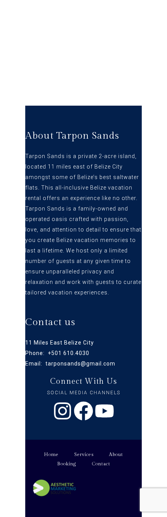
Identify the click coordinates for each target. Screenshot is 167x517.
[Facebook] (83, 411)
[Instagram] (62, 411)
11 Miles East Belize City (59, 342)
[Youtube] (104, 411)
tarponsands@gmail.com (80, 363)
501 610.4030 (70, 353)
